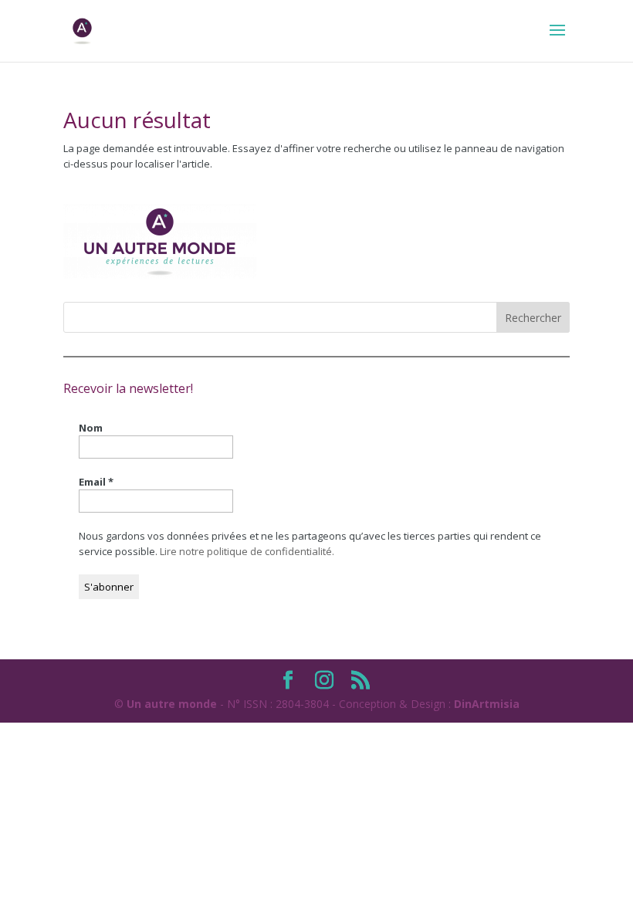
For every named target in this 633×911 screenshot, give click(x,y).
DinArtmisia (487, 703)
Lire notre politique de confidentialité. (247, 551)
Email (96, 482)
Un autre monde (172, 703)
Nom (91, 428)
